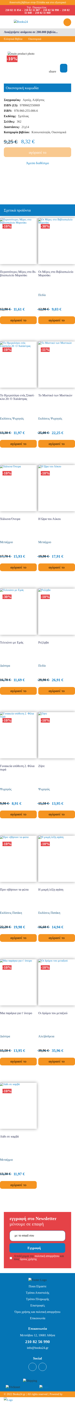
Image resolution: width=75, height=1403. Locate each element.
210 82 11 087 (32, 10)
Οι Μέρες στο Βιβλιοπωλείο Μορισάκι (55, 273)
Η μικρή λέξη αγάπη (50, 889)
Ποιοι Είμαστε (38, 1286)
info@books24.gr (37, 1347)
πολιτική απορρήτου (47, 1256)
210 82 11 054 (13, 10)
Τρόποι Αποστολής (37, 1292)
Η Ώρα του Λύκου (49, 519)
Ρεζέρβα (43, 642)
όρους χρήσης (28, 1259)
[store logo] (29, 22)
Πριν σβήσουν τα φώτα (14, 889)
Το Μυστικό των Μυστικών (55, 395)
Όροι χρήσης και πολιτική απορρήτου (37, 1311)
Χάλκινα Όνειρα (10, 519)
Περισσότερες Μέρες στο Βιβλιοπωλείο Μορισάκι (18, 273)
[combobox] (37, 32)
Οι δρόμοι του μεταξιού (53, 1013)
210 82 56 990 (51, 10)
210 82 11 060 (43, 12)
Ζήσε (41, 766)
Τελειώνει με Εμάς (11, 642)
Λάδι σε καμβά (9, 1136)
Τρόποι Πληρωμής (37, 1299)
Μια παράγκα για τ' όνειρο (16, 1013)
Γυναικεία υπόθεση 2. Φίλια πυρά (17, 767)
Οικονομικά (34, 39)
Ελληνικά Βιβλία (13, 39)
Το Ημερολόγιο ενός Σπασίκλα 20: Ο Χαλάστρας (17, 397)
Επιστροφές (37, 1305)
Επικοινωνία (37, 1318)
